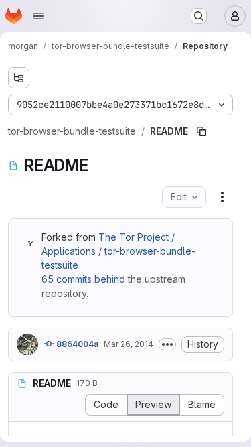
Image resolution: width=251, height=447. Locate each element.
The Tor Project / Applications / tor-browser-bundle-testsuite (118, 251)
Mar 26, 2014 (128, 344)
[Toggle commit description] (167, 344)
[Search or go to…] (199, 16)
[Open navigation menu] (38, 16)
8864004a (76, 344)
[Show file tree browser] (18, 77)
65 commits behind (83, 279)
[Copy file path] (201, 131)
